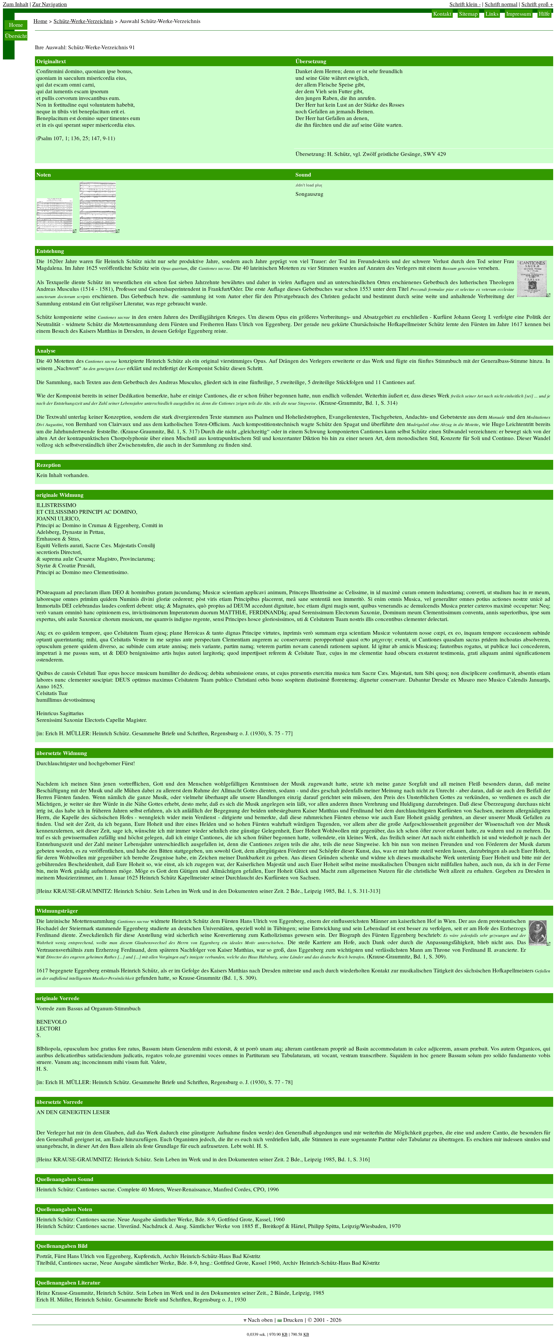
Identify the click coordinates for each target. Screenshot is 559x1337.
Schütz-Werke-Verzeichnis (83, 20)
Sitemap (468, 13)
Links (492, 13)
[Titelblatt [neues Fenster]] (533, 294)
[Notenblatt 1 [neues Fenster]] (56, 230)
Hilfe (544, 13)
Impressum (518, 13)
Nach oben (259, 1319)
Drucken (292, 1319)
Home (16, 24)
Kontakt (442, 13)
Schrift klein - (465, 4)
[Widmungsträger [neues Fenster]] (539, 943)
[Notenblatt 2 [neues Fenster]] (99, 230)
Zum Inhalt (15, 4)
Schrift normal (501, 4)
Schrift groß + (537, 4)
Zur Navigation (49, 4)
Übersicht (16, 35)
